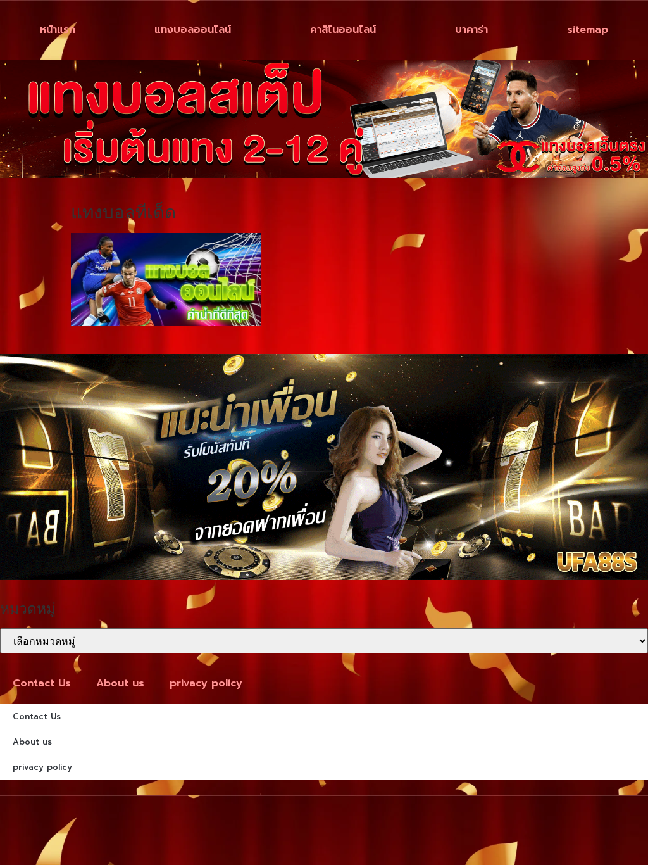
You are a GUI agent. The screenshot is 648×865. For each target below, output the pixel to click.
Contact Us (42, 683)
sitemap (587, 29)
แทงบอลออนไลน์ (192, 29)
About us (120, 683)
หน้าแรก (57, 29)
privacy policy (206, 683)
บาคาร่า (471, 29)
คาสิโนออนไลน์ (343, 29)
